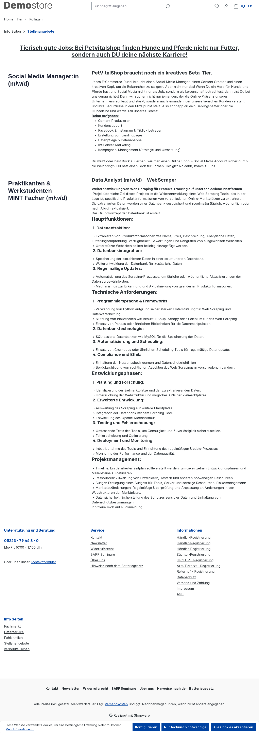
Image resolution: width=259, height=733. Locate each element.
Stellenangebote (16, 643)
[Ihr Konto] (226, 6)
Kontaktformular (43, 562)
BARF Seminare (102, 554)
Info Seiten (13, 619)
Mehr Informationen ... (20, 729)
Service (97, 530)
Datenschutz (186, 577)
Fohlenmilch (13, 638)
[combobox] (127, 6)
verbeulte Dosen (17, 649)
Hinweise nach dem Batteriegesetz (116, 566)
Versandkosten (116, 704)
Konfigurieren (146, 727)
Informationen (189, 530)
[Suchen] (167, 6)
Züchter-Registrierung (193, 554)
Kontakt (96, 537)
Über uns (97, 560)
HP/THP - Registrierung (195, 560)
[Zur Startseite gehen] (28, 5)
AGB (180, 594)
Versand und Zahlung (193, 583)
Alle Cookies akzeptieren (233, 727)
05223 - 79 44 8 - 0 (21, 540)
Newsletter (98, 543)
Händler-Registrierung (193, 537)
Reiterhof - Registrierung (195, 571)
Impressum (185, 588)
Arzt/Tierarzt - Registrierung (198, 566)
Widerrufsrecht (102, 549)
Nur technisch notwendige (185, 727)
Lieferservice (14, 632)
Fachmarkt (12, 626)
